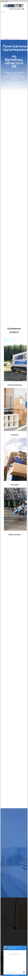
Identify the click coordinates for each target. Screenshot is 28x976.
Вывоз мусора (15, 534)
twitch (6, 39)
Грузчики (15, 484)
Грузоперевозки (15, 385)
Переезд (14, 435)
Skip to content (4, 1)
